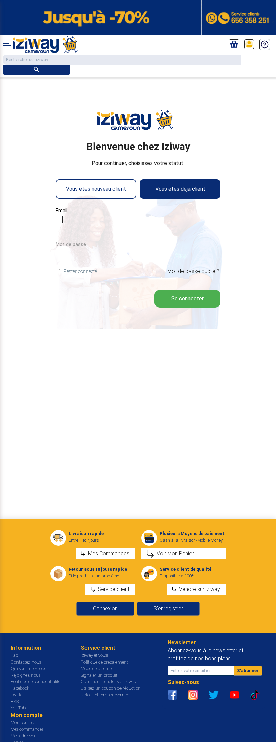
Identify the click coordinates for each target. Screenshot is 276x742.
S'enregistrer (168, 608)
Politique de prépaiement (104, 662)
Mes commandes (27, 729)
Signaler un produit (99, 675)
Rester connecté (80, 271)
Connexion (105, 608)
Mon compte (23, 722)
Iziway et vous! (94, 655)
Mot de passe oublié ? (193, 271)
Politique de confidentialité (35, 681)
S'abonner (248, 670)
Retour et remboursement (106, 694)
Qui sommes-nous (28, 668)
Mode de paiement (98, 668)
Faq (14, 655)
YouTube (19, 707)
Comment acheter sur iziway (108, 681)
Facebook (20, 688)
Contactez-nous (26, 662)
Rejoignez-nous (25, 675)
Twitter (17, 694)
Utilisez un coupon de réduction (111, 688)
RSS (15, 701)
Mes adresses (23, 735)
